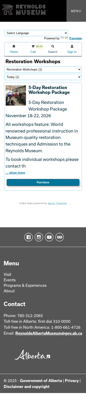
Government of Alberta (41, 380)
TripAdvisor (58, 237)
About (9, 291)
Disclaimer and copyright (27, 386)
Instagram (38, 237)
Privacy (72, 380)
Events (10, 280)
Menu (76, 11)
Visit (7, 274)
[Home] (43, 11)
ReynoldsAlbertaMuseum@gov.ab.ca (48, 333)
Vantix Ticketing (57, 203)
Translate (75, 38)
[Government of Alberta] (31, 361)
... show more (15, 172)
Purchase (43, 182)
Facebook (27, 237)
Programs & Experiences (25, 285)
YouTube (48, 237)
